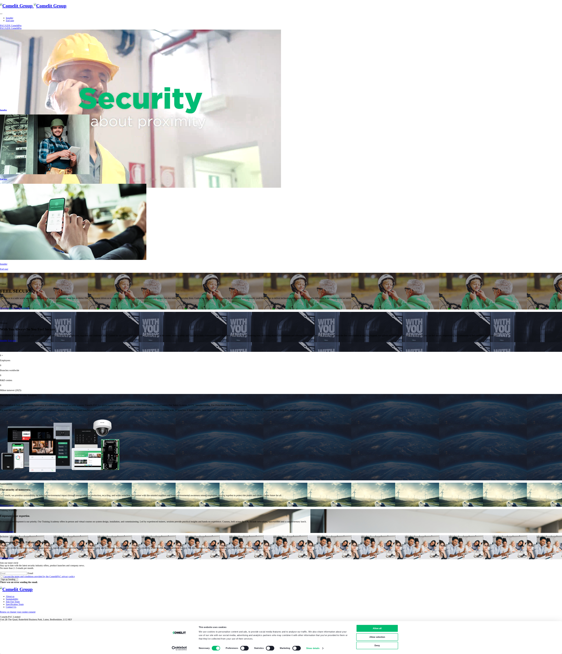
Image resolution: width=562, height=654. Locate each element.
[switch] (244, 648)
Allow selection (377, 637)
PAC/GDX (5, 25)
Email (30, 573)
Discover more (7, 505)
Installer (9, 18)
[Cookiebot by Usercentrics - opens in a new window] (179, 648)
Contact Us (11, 607)
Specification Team (15, 604)
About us (10, 596)
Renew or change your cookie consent (17, 612)
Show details (312, 648)
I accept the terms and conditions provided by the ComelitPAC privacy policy (39, 576)
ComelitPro (16, 25)
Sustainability (12, 599)
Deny (377, 645)
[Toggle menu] (1, 13)
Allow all (377, 628)
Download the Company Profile (15, 308)
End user (10, 20)
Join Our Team (13, 601)
